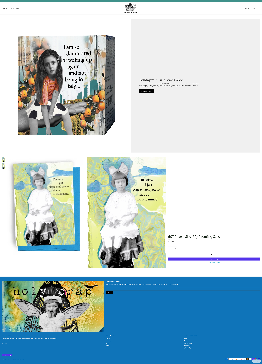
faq (185, 341)
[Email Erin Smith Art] (2, 343)
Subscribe (109, 293)
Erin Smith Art (8, 359)
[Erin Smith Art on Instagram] (6, 343)
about (107, 343)
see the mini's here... (146, 91)
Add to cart (214, 255)
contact (107, 345)
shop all (108, 338)
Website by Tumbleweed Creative (18, 359)
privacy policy (187, 348)
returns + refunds (188, 343)
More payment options (214, 262)
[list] (86, 212)
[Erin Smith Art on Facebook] (4, 343)
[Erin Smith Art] (130, 8)
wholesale (108, 341)
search (185, 338)
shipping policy (188, 345)
